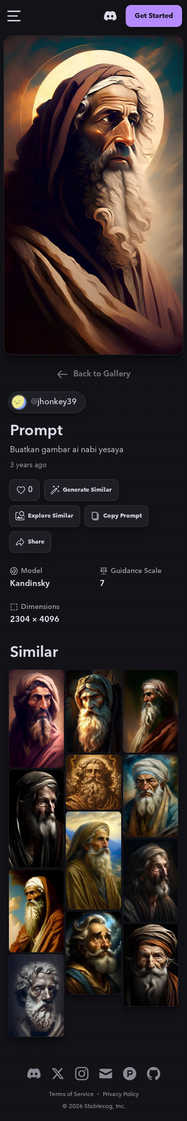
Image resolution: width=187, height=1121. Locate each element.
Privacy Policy (121, 1094)
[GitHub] (154, 1074)
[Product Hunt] (130, 1074)
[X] (58, 1074)
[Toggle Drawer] (14, 16)
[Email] (106, 1074)
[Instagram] (82, 1074)
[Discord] (110, 15)
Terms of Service (71, 1094)
